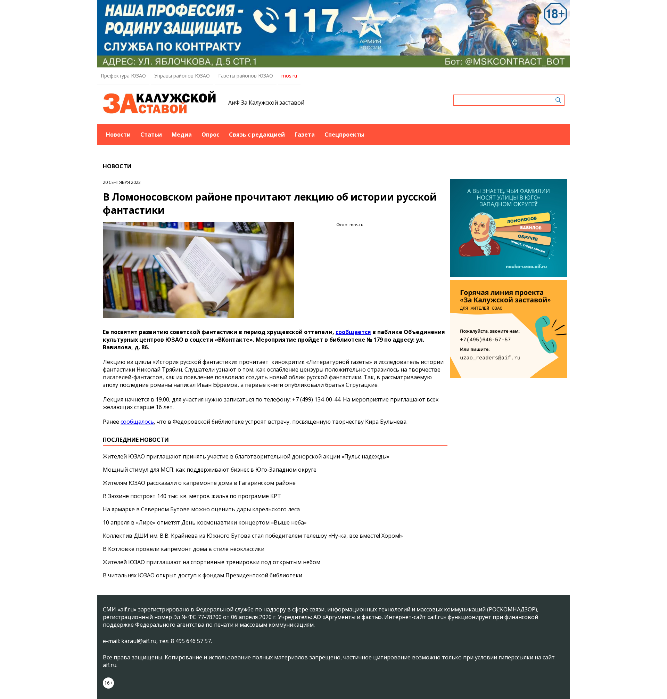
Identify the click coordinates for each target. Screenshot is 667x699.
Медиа (182, 134)
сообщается (353, 332)
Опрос (210, 134)
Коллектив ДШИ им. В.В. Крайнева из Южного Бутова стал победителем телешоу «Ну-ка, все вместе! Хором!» (253, 535)
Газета (305, 134)
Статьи (151, 134)
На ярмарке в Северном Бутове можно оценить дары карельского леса (201, 509)
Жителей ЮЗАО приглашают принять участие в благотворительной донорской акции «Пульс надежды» (246, 456)
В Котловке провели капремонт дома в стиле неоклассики (183, 549)
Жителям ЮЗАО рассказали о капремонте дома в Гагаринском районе (199, 483)
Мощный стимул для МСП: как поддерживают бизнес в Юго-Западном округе (209, 469)
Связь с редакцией (257, 134)
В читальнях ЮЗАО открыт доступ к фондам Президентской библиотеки (202, 575)
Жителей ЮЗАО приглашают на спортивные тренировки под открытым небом (211, 562)
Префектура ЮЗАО (123, 75)
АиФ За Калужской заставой (266, 102)
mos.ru (289, 75)
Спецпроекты (344, 134)
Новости (118, 134)
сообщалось (137, 421)
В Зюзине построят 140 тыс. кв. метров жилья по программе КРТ (192, 496)
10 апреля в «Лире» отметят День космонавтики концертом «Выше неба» (205, 522)
